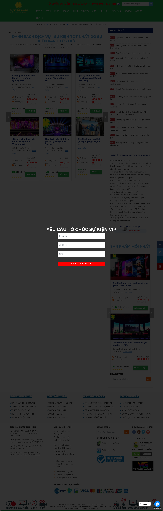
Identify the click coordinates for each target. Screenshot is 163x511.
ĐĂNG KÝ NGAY (81, 264)
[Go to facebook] (157, 504)
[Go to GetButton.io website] (157, 508)
